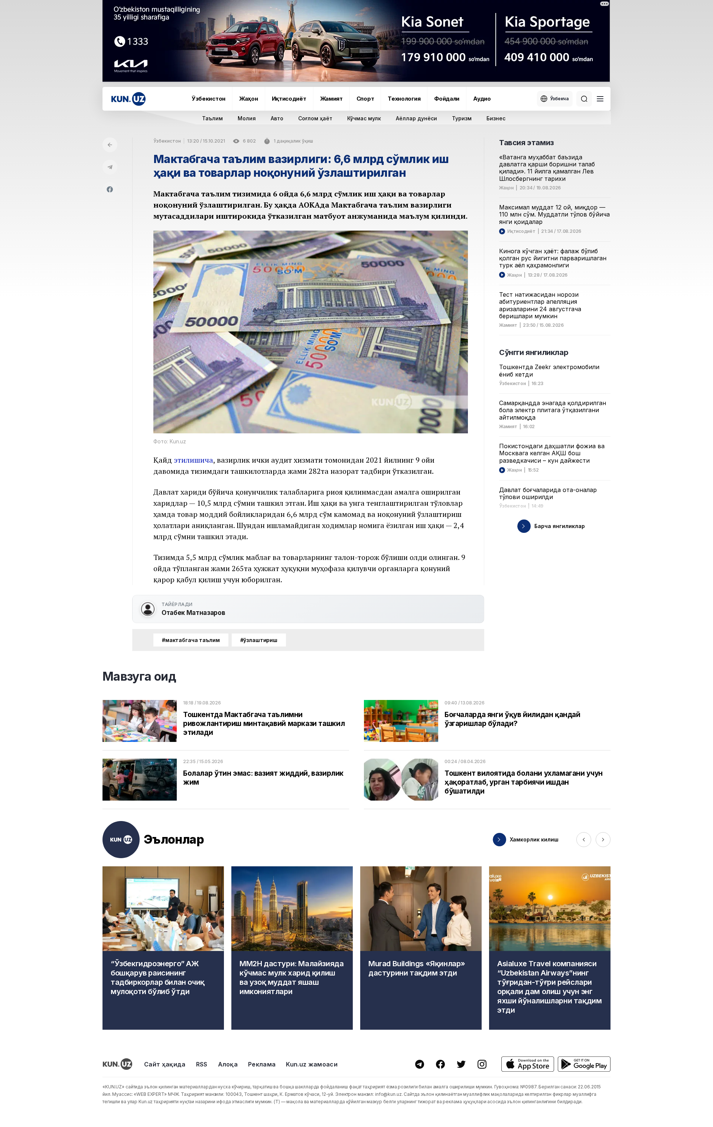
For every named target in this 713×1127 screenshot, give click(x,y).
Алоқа (228, 1064)
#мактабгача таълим (191, 640)
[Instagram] (482, 1064)
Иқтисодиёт (289, 98)
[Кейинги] (603, 839)
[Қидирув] (584, 99)
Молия (247, 118)
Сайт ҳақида (165, 1064)
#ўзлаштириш (258, 640)
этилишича (193, 460)
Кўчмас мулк (364, 118)
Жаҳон (248, 98)
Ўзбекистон (208, 98)
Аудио (482, 98)
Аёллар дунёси (416, 118)
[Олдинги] (583, 839)
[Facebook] (109, 189)
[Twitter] (461, 1064)
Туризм (462, 118)
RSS (202, 1064)
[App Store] (527, 1064)
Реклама (262, 1064)
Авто (277, 118)
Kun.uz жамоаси (311, 1064)
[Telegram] (109, 167)
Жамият (331, 98)
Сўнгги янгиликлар (533, 352)
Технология (404, 98)
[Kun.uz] (128, 99)
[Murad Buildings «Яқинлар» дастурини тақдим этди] (421, 948)
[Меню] (600, 98)
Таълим (212, 118)
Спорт (365, 98)
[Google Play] (584, 1064)
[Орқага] (109, 144)
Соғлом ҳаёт (315, 118)
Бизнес (495, 118)
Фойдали (446, 98)
